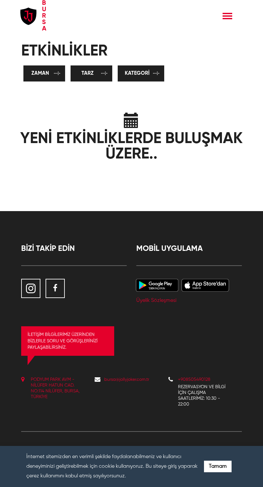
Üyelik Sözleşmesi (156, 300)
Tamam (218, 466)
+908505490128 (194, 379)
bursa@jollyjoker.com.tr (126, 379)
